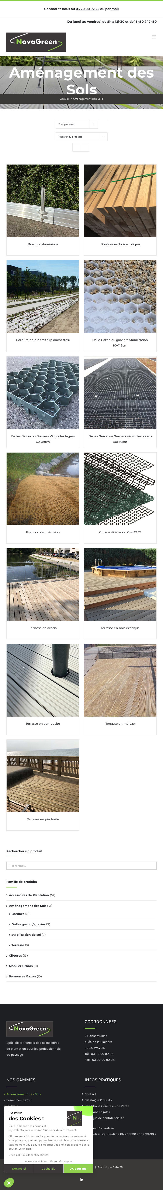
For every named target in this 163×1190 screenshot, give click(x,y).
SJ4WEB (118, 1167)
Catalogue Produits (98, 1100)
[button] (9, 1183)
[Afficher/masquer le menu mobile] (154, 37)
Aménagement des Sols (27, 906)
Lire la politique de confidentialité (28, 1154)
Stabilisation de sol (26, 935)
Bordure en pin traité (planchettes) (43, 340)
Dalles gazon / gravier (28, 924)
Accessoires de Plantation (29, 895)
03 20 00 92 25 (87, 9)
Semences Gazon (22, 976)
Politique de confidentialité (104, 1118)
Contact (90, 1094)
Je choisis (48, 1168)
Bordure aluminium (43, 244)
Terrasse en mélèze (120, 724)
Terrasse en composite (43, 724)
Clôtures (15, 955)
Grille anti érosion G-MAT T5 (120, 532)
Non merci (19, 1168)
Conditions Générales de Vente (107, 1106)
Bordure (17, 914)
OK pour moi (79, 1168)
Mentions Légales (97, 1112)
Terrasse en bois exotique (120, 628)
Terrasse (17, 945)
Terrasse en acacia (43, 628)
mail (115, 9)
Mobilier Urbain (21, 966)
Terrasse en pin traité (43, 819)
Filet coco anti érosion (43, 532)
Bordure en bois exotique (120, 244)
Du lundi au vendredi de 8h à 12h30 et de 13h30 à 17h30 (112, 22)
